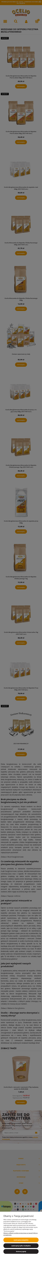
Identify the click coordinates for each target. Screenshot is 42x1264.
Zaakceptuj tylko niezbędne (21, 1246)
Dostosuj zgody (21, 1251)
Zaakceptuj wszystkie (21, 1240)
